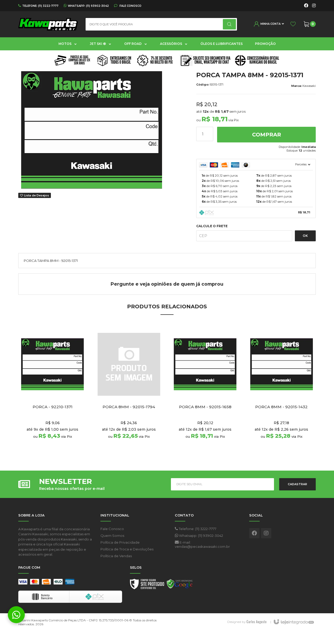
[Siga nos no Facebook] (306, 6)
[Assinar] (297, 484)
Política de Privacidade (120, 542)
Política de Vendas (116, 556)
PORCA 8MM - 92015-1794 (129, 407)
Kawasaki (309, 86)
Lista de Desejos (36, 195)
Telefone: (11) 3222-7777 (197, 529)
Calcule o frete (212, 226)
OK (305, 236)
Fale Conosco (130, 5)
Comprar (266, 134)
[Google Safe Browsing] (180, 585)
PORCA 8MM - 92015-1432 (281, 407)
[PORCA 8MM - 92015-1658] (205, 391)
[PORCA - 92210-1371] (53, 391)
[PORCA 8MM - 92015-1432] (282, 391)
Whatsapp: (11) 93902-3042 (200, 535)
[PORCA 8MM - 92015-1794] (129, 391)
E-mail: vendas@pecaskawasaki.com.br (202, 544)
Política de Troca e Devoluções (126, 549)
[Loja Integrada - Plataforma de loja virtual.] (293, 622)
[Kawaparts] (48, 24)
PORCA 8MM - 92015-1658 (205, 407)
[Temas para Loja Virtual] (256, 622)
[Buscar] (229, 24)
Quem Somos (112, 535)
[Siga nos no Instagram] (314, 6)
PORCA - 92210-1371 (53, 407)
